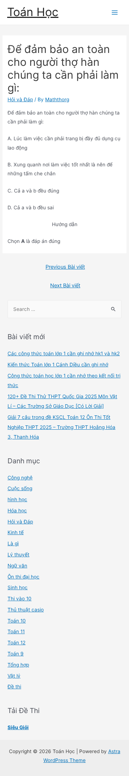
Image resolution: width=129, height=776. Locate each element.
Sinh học (18, 587)
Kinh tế (16, 532)
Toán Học (32, 12)
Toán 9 (16, 654)
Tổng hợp (18, 665)
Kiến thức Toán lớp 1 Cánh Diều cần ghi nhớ (58, 364)
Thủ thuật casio (26, 609)
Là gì (13, 543)
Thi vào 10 (20, 598)
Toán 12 (16, 642)
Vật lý (14, 676)
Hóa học (17, 510)
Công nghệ (20, 477)
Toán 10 (17, 621)
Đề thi (14, 686)
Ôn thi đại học (23, 577)
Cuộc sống (20, 488)
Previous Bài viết (65, 267)
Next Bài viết (65, 285)
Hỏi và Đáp (20, 99)
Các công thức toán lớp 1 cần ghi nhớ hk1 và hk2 (64, 353)
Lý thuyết (18, 554)
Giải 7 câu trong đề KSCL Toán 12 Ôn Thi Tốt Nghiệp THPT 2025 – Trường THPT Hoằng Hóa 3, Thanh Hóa (61, 427)
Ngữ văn (17, 565)
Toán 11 (16, 631)
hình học (17, 499)
